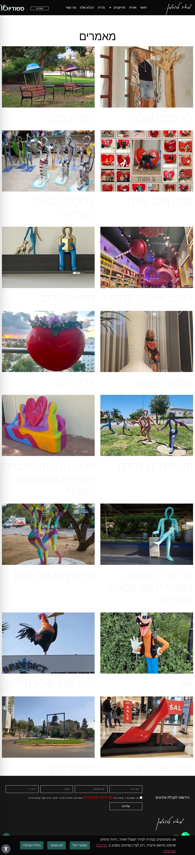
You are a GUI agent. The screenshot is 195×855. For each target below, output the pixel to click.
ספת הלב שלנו (160, 201)
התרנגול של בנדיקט (50, 683)
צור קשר (71, 7)
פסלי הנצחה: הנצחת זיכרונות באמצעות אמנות (48, 478)
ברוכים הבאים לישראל (63, 207)
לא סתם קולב (163, 117)
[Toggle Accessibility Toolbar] (6, 849)
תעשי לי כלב (67, 298)
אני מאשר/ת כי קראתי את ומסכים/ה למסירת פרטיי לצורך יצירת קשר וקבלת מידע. (83, 798)
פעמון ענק (72, 768)
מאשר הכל (80, 845)
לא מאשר (56, 845)
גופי (185, 683)
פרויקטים (119, 7)
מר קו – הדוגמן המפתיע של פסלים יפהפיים (150, 587)
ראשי (143, 7)
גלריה (101, 7)
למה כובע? (70, 117)
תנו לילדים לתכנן (155, 466)
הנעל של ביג (165, 768)
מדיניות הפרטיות (98, 797)
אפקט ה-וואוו (164, 382)
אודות (132, 7)
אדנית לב (74, 382)
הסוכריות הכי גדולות (148, 298)
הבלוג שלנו (87, 7)
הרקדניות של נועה (54, 575)
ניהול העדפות (32, 845)
